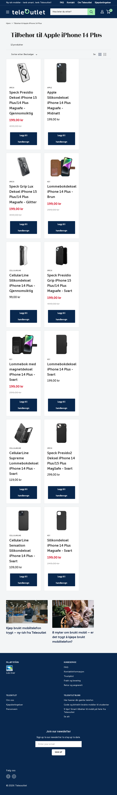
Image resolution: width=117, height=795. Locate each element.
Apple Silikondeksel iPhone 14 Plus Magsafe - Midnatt (59, 102)
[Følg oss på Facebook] (8, 776)
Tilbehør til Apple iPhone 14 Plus (28, 23)
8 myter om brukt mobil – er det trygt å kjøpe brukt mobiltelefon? (73, 637)
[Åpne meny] (7, 12)
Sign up (58, 752)
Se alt (67, 716)
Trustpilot (69, 676)
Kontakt (71, 2)
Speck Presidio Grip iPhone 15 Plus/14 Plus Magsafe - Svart (59, 283)
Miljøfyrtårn (12, 662)
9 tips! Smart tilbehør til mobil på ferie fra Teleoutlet (85, 710)
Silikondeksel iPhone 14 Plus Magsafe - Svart (59, 545)
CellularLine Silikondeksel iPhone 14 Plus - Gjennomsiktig (22, 283)
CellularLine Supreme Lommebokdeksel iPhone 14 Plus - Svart (23, 463)
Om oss (10, 700)
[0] (108, 12)
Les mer (10, 672)
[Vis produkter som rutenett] (100, 54)
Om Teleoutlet (85, 2)
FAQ (62, 2)
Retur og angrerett (73, 685)
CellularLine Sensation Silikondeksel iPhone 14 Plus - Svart (22, 550)
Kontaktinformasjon (74, 671)
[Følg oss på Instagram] (14, 776)
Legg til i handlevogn (23, 138)
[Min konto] (102, 11)
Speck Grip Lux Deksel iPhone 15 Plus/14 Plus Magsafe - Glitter (23, 194)
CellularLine (15, 271)
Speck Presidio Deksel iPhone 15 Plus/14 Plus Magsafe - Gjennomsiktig (23, 102)
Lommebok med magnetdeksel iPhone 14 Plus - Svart (22, 372)
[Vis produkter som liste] (105, 54)
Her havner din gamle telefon (78, 700)
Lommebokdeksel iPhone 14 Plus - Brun (61, 191)
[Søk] (91, 11)
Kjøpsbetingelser (103, 2)
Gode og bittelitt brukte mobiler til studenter (86, 704)
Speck (11, 88)
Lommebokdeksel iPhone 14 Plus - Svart (61, 369)
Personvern (11, 709)
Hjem (8, 23)
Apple (49, 88)
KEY (48, 182)
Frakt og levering (72, 680)
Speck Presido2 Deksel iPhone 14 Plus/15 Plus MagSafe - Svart (61, 461)
